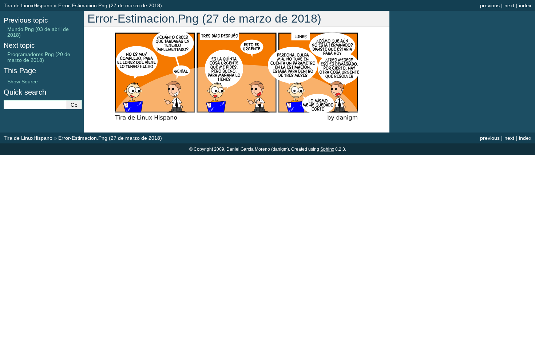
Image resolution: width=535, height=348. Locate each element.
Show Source (22, 81)
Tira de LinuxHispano (28, 5)
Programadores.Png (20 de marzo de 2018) (38, 57)
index (525, 5)
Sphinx (327, 149)
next (509, 5)
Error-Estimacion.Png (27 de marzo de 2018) (110, 5)
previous (490, 5)
